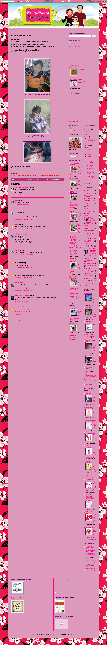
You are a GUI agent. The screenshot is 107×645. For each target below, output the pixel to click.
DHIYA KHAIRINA (20, 179)
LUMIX (85, 249)
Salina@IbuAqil (19, 234)
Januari (89, 156)
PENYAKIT (86, 265)
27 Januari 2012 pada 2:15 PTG (23, 290)
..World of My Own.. (89, 322)
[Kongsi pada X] (55, 179)
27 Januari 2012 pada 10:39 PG (23, 204)
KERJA (94, 245)
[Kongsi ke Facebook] (56, 179)
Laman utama (38, 318)
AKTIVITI (87, 190)
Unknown (17, 273)
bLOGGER (90, 198)
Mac (88, 152)
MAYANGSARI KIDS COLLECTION (90, 420)
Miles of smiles (74, 178)
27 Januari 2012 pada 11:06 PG (23, 245)
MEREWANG (93, 253)
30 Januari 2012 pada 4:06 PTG (24, 311)
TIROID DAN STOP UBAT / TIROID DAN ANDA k (75, 242)
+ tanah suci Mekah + (94, 359)
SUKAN (92, 280)
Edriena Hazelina (90, 568)
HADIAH (86, 225)
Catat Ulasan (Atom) (22, 320)
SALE (92, 277)
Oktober (89, 138)
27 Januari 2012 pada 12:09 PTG (24, 267)
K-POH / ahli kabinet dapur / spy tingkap (74, 238)
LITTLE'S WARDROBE (88, 446)
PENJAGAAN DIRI (89, 263)
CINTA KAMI (90, 207)
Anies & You (89, 293)
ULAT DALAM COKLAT (90, 165)
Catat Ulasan (16, 314)
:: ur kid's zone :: (90, 433)
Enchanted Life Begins (74, 192)
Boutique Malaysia (88, 393)
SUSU (85, 282)
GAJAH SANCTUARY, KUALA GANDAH (91, 161)
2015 (87, 134)
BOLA (85, 200)
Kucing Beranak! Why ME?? (90, 563)
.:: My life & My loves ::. (74, 164)
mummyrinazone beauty (22, 295)
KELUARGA (87, 243)
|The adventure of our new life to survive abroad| (90, 375)
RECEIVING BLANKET (94, 425)
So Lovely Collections (88, 461)
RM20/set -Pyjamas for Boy (94, 438)
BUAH (85, 202)
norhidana (88, 307)
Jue (16, 200)
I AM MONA (88, 384)
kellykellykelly (54, 634)
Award (92, 192)
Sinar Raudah (89, 334)
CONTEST (87, 210)
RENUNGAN (87, 272)
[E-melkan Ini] (51, 179)
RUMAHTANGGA (88, 275)
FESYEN (94, 222)
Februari (89, 154)
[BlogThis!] (53, 179)
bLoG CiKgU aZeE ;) (90, 571)
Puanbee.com (74, 293)
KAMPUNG (89, 240)
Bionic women (76, 130)
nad (16, 260)
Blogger (72, 634)
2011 (87, 181)
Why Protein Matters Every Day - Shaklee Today (74, 252)
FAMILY (86, 222)
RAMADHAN (93, 268)
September (90, 140)
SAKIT (85, 277)
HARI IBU (92, 227)
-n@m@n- (73, 308)
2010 (87, 183)
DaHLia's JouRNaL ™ (90, 560)
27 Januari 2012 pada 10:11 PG (23, 195)
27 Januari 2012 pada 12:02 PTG (24, 254)
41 (78, 325)
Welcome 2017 (89, 336)
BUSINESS (86, 203)
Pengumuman (89, 370)
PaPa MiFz (73, 335)
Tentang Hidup (74, 224)
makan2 (92, 248)
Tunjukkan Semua (77, 300)
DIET (89, 220)
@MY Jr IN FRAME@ (76, 79)
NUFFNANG (87, 258)
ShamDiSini (73, 323)
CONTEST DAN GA (90, 212)
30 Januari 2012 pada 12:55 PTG (24, 301)
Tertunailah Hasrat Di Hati (74, 277)
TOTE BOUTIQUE (90, 527)
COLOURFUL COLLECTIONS (89, 407)
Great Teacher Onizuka (74, 338)
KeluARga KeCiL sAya (90, 340)
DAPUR (93, 213)
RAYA (89, 270)
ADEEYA (17, 250)
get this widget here (73, 121)
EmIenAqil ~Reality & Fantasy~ (73, 260)
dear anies (18, 210)
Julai (88, 145)
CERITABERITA (89, 205)
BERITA (86, 195)
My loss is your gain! (89, 480)
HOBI (94, 230)
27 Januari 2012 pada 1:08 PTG (23, 277)
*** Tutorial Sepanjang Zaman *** (90, 547)
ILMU (85, 233)
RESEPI (93, 272)
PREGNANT (90, 267)
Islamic (92, 235)
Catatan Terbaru (16, 318)
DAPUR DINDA (74, 68)
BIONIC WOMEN (76, 128)
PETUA (94, 265)
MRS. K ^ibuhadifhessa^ (21, 187)
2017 (87, 132)
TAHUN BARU (87, 283)
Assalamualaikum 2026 (79, 216)
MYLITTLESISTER (87, 257)
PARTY (90, 262)
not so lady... (89, 355)
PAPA (94, 258)
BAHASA (86, 193)
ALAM (85, 192)
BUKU (92, 202)
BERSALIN (92, 195)
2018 (94, 324)
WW (86, 285)
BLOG (94, 197)
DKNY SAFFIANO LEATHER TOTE (94, 399)
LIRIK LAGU (89, 246)
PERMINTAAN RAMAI (90, 173)
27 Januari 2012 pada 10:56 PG (23, 229)
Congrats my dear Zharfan (79, 183)
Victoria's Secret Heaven (90, 512)
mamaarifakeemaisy (20, 282)
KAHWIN (94, 238)
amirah (17, 224)
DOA (94, 220)
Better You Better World (75, 248)
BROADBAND (92, 200)
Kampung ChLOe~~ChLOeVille (90, 380)
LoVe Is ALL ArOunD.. (88, 367)
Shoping (86, 278)
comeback (86, 208)
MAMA (93, 251)
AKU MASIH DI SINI (90, 169)
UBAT (95, 283)
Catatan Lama (59, 318)
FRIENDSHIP (90, 223)
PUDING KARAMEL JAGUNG (85, 69)
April (88, 150)
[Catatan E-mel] (47, 179)
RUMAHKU (90, 273)
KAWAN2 (86, 242)
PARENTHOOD (91, 260)
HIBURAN (93, 228)
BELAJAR (92, 193)
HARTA (86, 228)
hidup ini (87, 230)
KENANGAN (87, 245)
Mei (88, 147)
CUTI (88, 213)
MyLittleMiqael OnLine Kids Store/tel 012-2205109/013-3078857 (89, 497)
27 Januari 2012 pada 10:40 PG (23, 219)
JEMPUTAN (86, 237)
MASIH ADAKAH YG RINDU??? (91, 176)
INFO (85, 235)
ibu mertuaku (90, 232)
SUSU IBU (91, 282)
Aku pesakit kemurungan (73, 295)
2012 (87, 136)
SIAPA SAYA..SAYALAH (74, 211)
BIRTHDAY (87, 197)
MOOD (90, 255)
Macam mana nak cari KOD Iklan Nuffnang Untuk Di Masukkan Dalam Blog (90, 553)
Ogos (88, 143)
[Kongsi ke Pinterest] (58, 179)
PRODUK (86, 268)
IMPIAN (92, 233)
